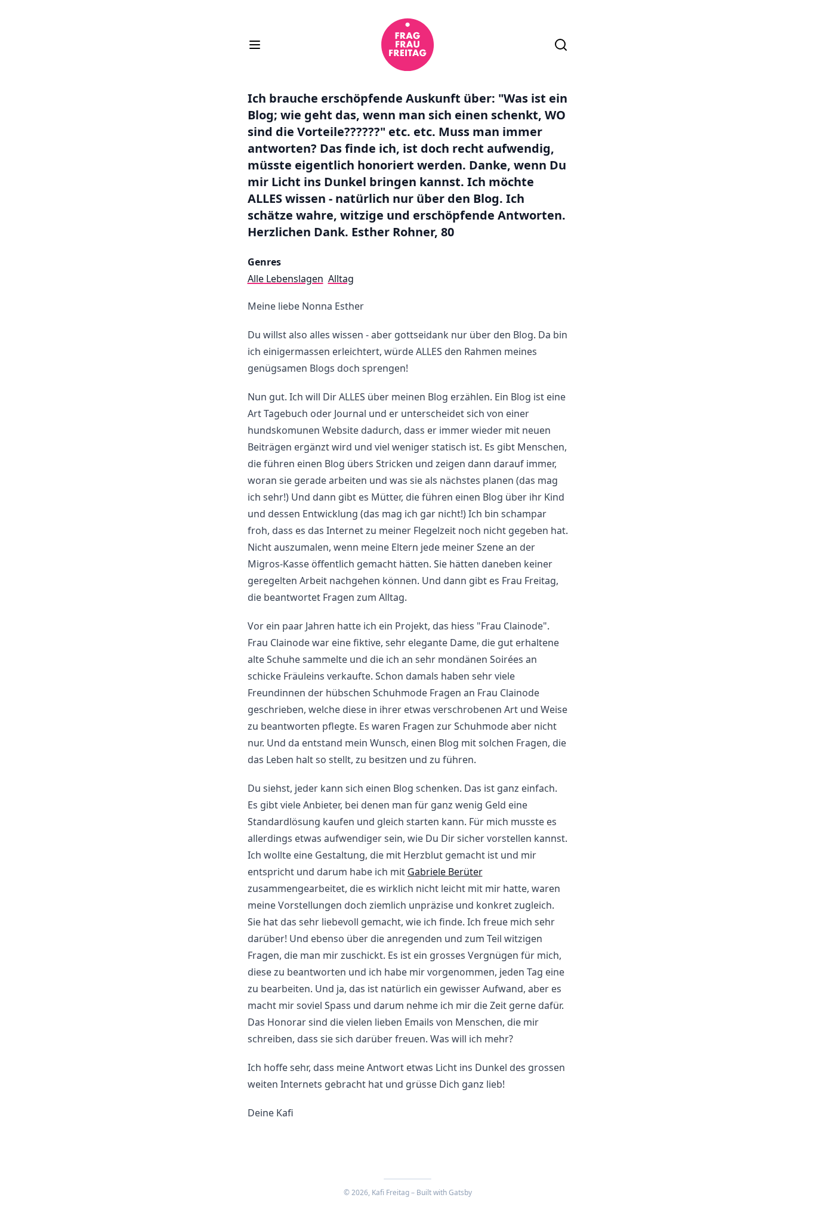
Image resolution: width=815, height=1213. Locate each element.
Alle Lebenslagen (285, 278)
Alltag (341, 278)
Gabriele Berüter (445, 871)
